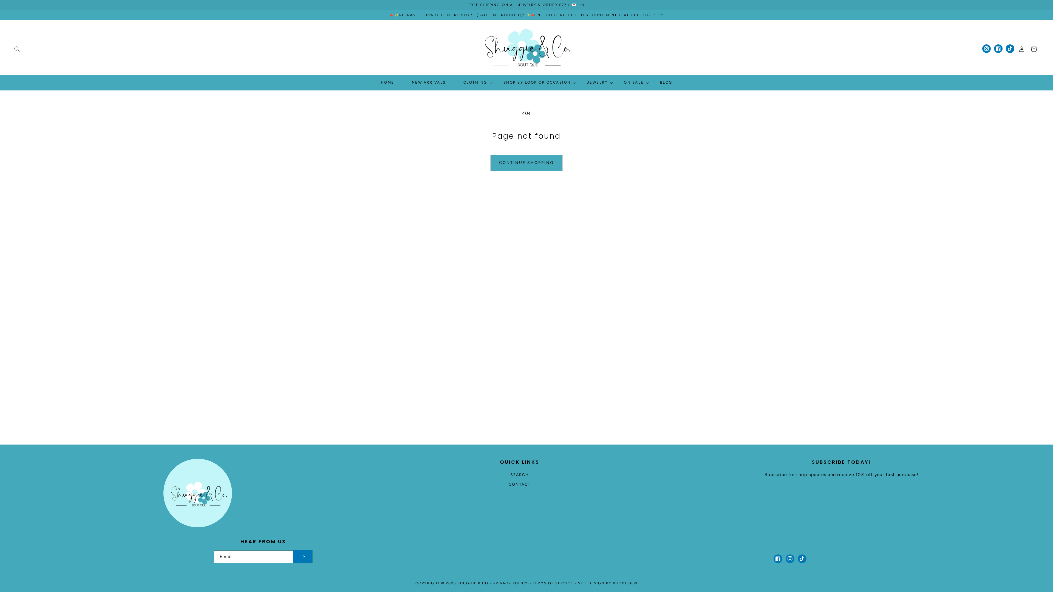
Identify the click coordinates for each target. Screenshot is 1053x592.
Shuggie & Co (472, 583)
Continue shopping (526, 162)
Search (519, 475)
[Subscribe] (302, 556)
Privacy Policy (510, 583)
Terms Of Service (553, 583)
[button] (17, 49)
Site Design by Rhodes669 (608, 583)
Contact (520, 484)
